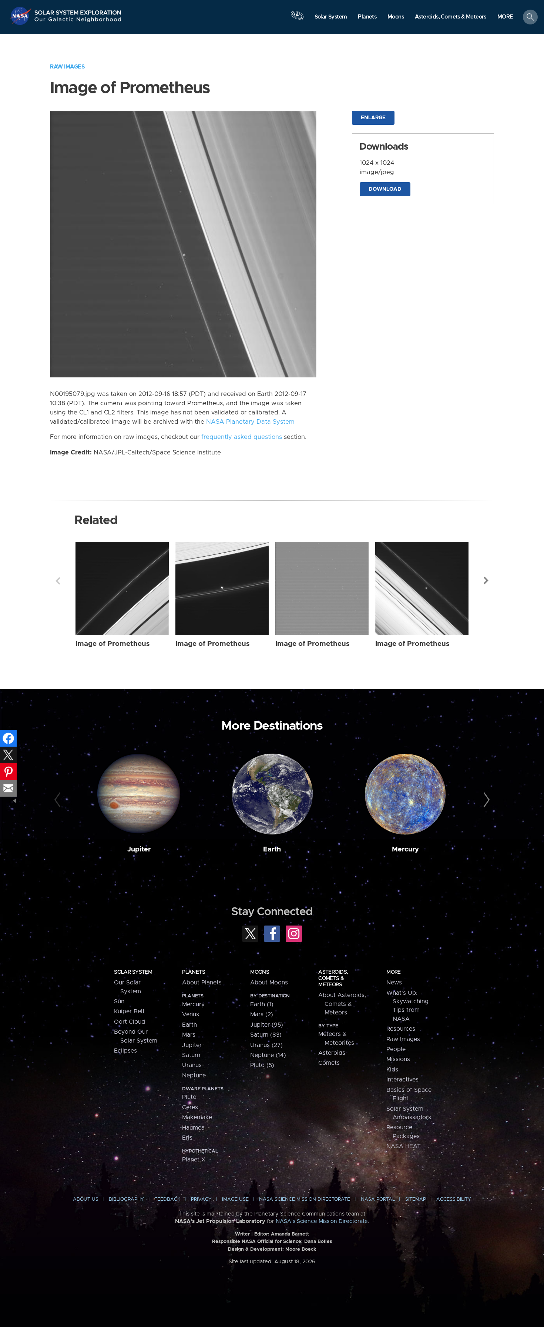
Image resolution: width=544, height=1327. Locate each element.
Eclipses (125, 1051)
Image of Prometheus (112, 643)
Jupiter (139, 849)
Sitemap (415, 1199)
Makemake (197, 1117)
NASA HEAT (403, 1146)
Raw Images (67, 67)
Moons (259, 972)
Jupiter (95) (266, 1025)
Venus (190, 1014)
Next (486, 580)
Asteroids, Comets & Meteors (333, 978)
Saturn (191, 1055)
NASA (21, 16)
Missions (398, 1059)
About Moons (269, 983)
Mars (188, 1035)
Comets (329, 1063)
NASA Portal (378, 1199)
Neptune (194, 1075)
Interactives (402, 1080)
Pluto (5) (262, 1065)
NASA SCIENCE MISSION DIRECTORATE (304, 1199)
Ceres (190, 1107)
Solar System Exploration (78, 10)
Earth (272, 849)
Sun (119, 1001)
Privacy (201, 1199)
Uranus (192, 1065)
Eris (187, 1138)
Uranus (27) (266, 1045)
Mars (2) (261, 1014)
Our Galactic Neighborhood (78, 21)
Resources (400, 1029)
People (396, 1049)
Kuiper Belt (129, 1011)
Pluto (189, 1097)
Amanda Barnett (290, 1234)
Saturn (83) (266, 1035)
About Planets (202, 983)
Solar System (133, 972)
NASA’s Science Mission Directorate (322, 1221)
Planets (193, 972)
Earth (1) (261, 1004)
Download (385, 189)
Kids (392, 1070)
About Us (85, 1199)
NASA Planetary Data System (250, 422)
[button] (505, 17)
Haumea (193, 1128)
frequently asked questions (241, 437)
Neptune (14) (268, 1055)
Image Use (235, 1199)
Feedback (167, 1199)
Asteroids (331, 1053)
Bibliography (126, 1199)
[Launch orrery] (297, 19)
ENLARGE (373, 117)
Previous (57, 580)
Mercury (405, 849)
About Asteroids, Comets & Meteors (342, 1004)
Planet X (193, 1160)
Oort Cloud (129, 1022)
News (394, 983)
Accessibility (453, 1199)
